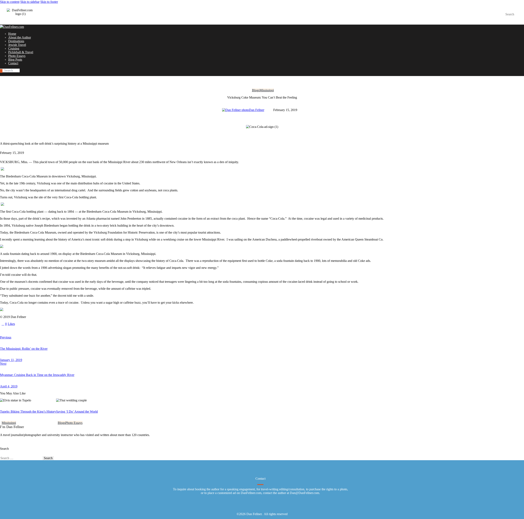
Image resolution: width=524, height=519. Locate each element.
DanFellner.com (251, 493)
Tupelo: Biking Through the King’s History (28, 411)
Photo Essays (73, 423)
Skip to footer (49, 1)
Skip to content (9, 1)
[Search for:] (21, 458)
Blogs (256, 90)
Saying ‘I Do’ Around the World (77, 411)
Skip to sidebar (30, 1)
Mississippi (267, 90)
